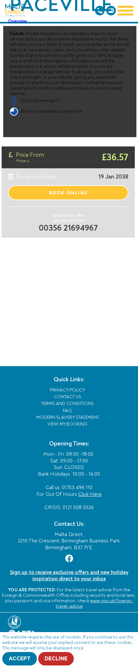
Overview (17, 21)
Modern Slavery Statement (67, 417)
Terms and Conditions (67, 403)
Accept (19, 658)
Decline (56, 658)
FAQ (67, 410)
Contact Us (67, 397)
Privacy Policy (67, 390)
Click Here (90, 494)
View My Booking (67, 424)
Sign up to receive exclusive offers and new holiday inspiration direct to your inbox (69, 575)
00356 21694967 (68, 228)
